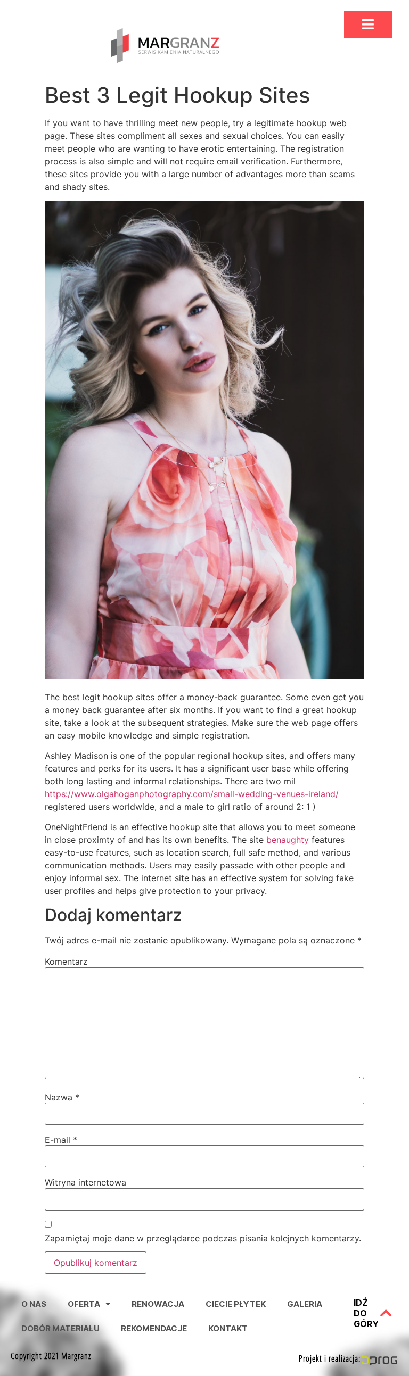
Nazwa (62, 1097)
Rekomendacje (154, 1328)
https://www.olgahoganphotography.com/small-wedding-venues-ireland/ (192, 794)
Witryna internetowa (85, 1182)
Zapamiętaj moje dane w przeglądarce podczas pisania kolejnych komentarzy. (203, 1238)
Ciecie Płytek (236, 1304)
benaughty (287, 839)
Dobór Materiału (60, 1328)
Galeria (304, 1304)
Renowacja (158, 1304)
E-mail (61, 1139)
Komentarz (66, 961)
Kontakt (228, 1328)
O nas (33, 1304)
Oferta (84, 1304)
